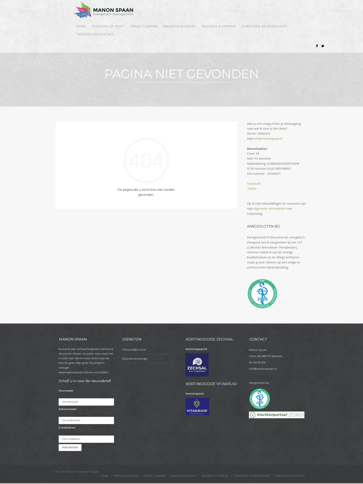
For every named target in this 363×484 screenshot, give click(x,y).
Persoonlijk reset (108, 26)
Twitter (252, 189)
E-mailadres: (67, 427)
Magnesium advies (179, 26)
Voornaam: (66, 390)
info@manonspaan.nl (268, 139)
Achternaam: (68, 409)
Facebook (253, 183)
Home (81, 26)
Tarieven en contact (95, 34)
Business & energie (219, 26)
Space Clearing (144, 26)
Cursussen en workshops (264, 26)
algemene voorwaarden (270, 208)
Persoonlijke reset (134, 349)
